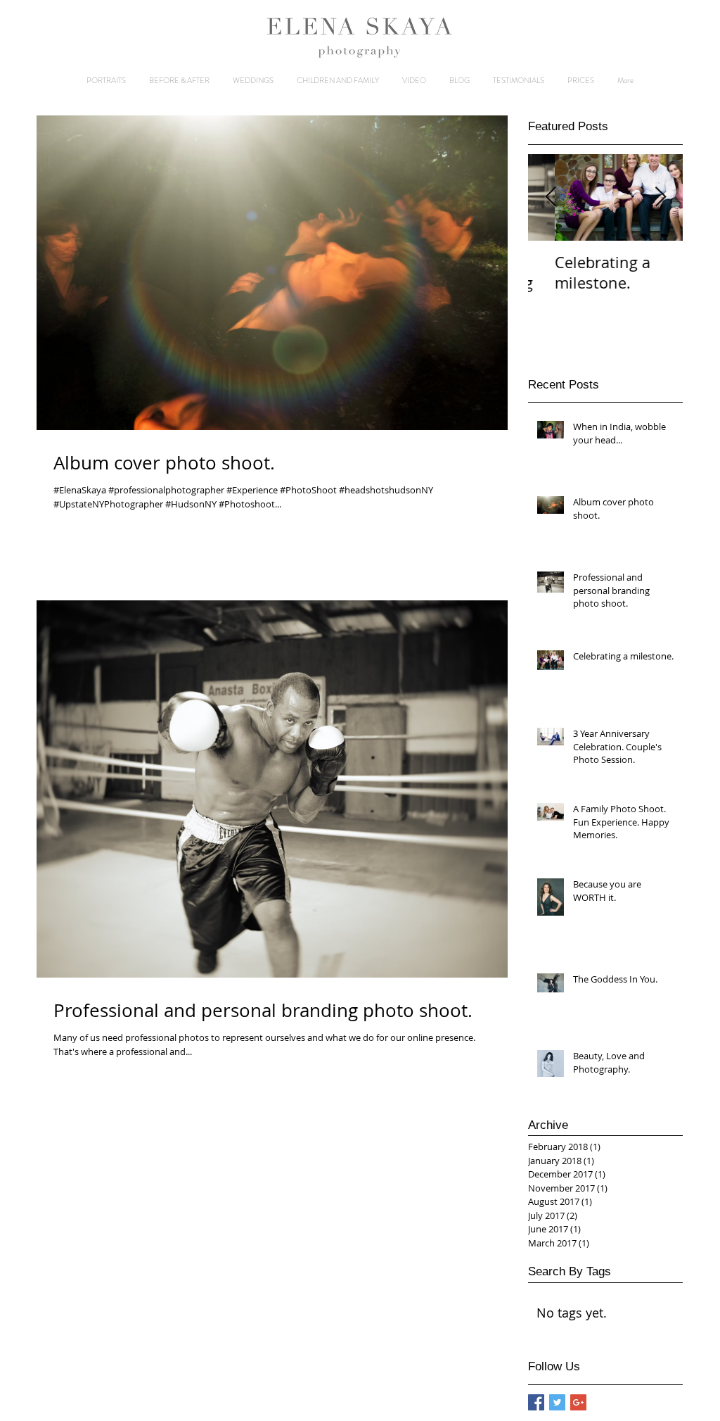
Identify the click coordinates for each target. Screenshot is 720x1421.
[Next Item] (660, 197)
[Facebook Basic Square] (536, 1402)
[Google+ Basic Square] (578, 1402)
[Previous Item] (550, 197)
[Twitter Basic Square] (557, 1402)
